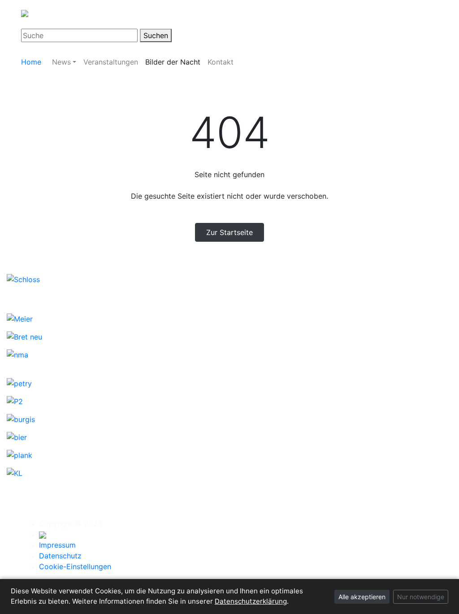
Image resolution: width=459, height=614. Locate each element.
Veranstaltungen (110, 61)
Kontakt (221, 61)
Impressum (57, 544)
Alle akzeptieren (361, 597)
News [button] (61, 61)
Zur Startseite (229, 232)
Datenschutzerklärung (251, 601)
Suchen (155, 35)
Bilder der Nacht (172, 61)
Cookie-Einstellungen (75, 566)
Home (31, 61)
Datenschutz (60, 555)
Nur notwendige (420, 597)
